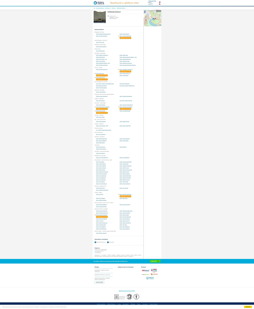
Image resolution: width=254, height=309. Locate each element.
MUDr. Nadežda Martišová (125, 175)
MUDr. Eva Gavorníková (125, 218)
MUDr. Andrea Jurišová (124, 220)
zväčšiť (158, 11)
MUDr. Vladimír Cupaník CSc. (102, 55)
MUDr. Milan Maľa (123, 198)
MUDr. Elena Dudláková (101, 140)
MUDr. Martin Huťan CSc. (125, 73)
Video (138, 304)
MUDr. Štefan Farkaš (100, 169)
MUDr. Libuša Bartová (101, 164)
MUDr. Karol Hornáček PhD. (102, 157)
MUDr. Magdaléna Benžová (102, 213)
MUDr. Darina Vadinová (125, 228)
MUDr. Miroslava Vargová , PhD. (103, 63)
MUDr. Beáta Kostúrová (101, 233)
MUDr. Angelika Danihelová (125, 165)
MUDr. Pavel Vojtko (100, 117)
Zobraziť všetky (99, 282)
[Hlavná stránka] (94, 8)
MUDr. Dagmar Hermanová (102, 171)
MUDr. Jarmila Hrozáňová (101, 36)
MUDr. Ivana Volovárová (101, 183)
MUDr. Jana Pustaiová (101, 179)
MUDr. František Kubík (101, 224)
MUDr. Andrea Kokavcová (101, 222)
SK (159, 2)
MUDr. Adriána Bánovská (101, 138)
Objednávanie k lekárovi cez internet (102, 274)
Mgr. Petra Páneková (100, 147)
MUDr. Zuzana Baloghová (101, 211)
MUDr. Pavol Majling (100, 198)
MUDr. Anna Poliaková (124, 157)
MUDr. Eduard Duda (100, 57)
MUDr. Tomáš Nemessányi (125, 37)
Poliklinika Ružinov (121, 8)
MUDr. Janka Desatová (101, 167)
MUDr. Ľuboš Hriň (101, 74)
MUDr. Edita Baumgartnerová (126, 211)
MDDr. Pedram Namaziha (125, 177)
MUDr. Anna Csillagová (101, 165)
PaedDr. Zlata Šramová (101, 149)
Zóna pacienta (101, 304)
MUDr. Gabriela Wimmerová (102, 190)
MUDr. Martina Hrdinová (101, 85)
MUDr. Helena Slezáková (101, 87)
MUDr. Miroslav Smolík (124, 61)
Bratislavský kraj (100, 8)
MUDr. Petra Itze (99, 220)
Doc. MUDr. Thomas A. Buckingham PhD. (105, 83)
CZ (159, 4)
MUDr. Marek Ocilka (100, 188)
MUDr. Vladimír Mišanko (101, 200)
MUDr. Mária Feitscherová (101, 69)
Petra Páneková (123, 147)
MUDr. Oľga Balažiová (101, 92)
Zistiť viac (154, 261)
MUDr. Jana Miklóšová (101, 177)
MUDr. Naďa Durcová (124, 167)
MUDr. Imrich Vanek (124, 181)
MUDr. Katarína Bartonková (125, 162)
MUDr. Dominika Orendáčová (126, 108)
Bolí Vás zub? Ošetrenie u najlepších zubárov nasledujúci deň (102, 278)
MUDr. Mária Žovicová (124, 121)
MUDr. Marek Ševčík (101, 78)
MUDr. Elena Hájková (100, 105)
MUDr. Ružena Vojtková (101, 46)
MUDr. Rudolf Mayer (124, 75)
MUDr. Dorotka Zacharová (102, 65)
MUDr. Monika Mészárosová (126, 96)
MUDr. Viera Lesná (100, 42)
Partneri (145, 304)
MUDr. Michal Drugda (124, 215)
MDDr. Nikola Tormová (125, 179)
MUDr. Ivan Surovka (124, 188)
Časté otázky (153, 304)
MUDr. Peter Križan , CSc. (101, 59)
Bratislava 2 (108, 8)
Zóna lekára (150, 3)
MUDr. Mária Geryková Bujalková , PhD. (128, 57)
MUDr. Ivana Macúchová (125, 204)
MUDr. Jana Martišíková (125, 226)
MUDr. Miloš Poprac (100, 142)
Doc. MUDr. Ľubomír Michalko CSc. (127, 85)
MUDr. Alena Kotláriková (101, 204)
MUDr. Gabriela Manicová (125, 59)
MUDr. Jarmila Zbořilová (101, 206)
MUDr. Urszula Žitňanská (125, 111)
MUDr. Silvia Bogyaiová (125, 138)
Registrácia (150, 4)
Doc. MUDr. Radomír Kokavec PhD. (103, 130)
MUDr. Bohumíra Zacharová (126, 63)
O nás (119, 304)
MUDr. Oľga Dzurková (101, 121)
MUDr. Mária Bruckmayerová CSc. (103, 34)
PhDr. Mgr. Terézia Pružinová (126, 100)
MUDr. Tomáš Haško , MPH (102, 125)
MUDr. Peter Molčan (124, 140)
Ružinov (113, 8)
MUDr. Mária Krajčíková (125, 173)
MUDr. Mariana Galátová (101, 218)
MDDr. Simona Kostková (101, 173)
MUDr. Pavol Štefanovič (101, 228)
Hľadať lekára (111, 304)
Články (133, 304)
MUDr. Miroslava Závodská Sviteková (128, 65)
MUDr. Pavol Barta (100, 162)
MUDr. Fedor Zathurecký (125, 183)
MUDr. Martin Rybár (100, 51)
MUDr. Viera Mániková (101, 226)
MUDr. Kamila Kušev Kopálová (102, 108)
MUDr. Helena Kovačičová (125, 222)
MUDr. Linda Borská (124, 164)
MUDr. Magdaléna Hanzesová (126, 70)
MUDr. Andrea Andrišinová (101, 96)
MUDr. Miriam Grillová (124, 34)
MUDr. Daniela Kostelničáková (126, 105)
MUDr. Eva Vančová (100, 181)
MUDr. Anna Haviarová (124, 83)
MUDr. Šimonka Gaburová (125, 217)
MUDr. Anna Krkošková (101, 175)
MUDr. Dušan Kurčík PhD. (125, 125)
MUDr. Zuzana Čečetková (101, 216)
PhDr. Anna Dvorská (100, 153)
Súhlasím (248, 307)
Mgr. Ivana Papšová (100, 100)
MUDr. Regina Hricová (124, 171)
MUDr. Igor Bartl (99, 194)
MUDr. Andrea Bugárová (125, 213)
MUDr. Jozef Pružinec (100, 61)
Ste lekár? (126, 304)
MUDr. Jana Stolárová (100, 134)
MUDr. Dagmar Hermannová (126, 169)
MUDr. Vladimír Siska (101, 111)
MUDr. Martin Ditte (124, 55)
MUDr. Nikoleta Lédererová (125, 195)
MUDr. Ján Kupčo (123, 224)
